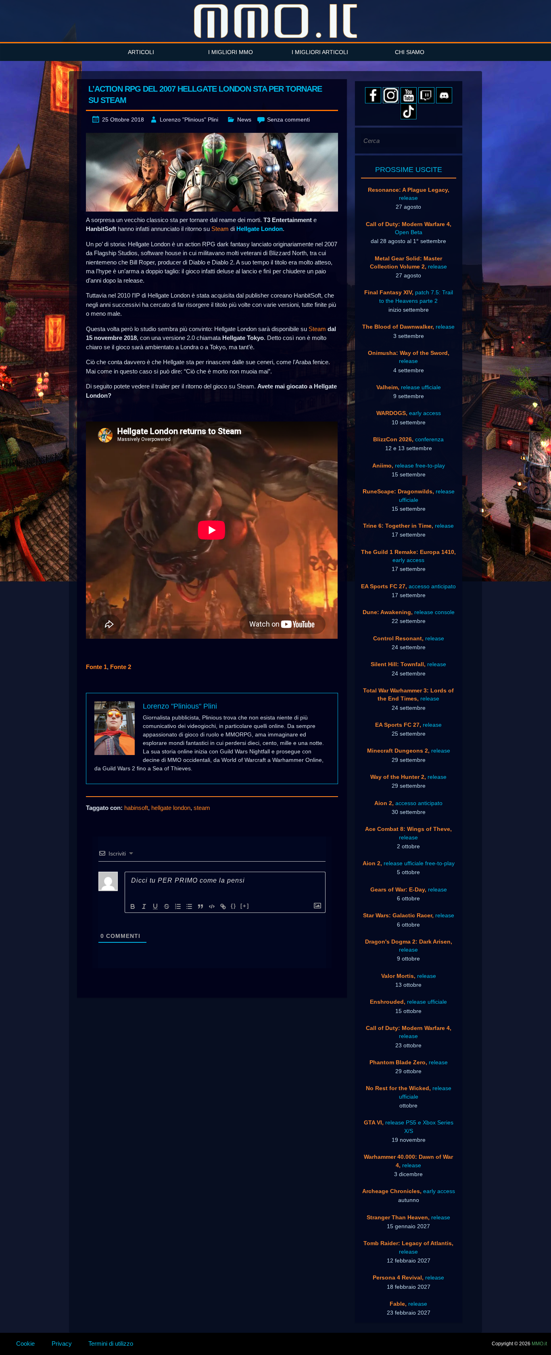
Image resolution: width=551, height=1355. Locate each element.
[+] (244, 906)
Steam (220, 228)
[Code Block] (211, 906)
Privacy (62, 1343)
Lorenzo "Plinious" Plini (189, 119)
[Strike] (166, 906)
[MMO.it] (275, 21)
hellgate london (170, 807)
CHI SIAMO (409, 52)
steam (202, 807)
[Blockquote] (200, 906)
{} (233, 906)
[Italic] (144, 906)
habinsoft (136, 807)
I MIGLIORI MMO (230, 52)
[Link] (223, 906)
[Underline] (155, 906)
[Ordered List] (178, 906)
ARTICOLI (141, 52)
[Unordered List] (189, 906)
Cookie (25, 1343)
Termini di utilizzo (110, 1343)
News (244, 119)
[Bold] (132, 906)
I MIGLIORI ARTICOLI (320, 52)
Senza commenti (288, 119)
